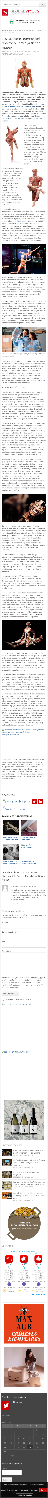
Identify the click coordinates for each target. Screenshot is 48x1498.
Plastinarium (21, 221)
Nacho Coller (20, 118)
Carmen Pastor (7, 118)
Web (3, 941)
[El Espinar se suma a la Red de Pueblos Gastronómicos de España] (7, 1152)
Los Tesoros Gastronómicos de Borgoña (27, 1173)
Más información (24, 1495)
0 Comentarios (27, 1155)
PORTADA (10, 30)
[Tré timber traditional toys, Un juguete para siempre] (24, 1367)
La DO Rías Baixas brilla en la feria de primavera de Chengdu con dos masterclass (29, 1162)
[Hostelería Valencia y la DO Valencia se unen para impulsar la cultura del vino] (7, 1195)
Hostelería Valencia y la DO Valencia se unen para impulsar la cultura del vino (28, 1195)
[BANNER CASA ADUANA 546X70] (24, 21)
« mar (11, 1456)
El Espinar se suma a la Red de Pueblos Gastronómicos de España (28, 1151)
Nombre (6, 922)
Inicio (4, 30)
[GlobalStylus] (24, 12)
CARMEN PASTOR (30, 51)
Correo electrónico (10, 932)
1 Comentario (27, 54)
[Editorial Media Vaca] (24, 1324)
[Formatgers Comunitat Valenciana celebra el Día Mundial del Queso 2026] (7, 1185)
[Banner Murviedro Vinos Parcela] (24, 1120)
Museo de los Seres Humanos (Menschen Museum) (23, 105)
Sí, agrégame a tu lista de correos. (18, 999)
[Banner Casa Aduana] (24, 1073)
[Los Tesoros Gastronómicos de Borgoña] (7, 1174)
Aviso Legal (6, 1415)
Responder (15, 903)
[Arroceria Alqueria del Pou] (24, 1223)
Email (4, 1469)
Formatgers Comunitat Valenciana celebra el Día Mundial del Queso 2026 (29, 1183)
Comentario (6, 951)
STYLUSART (14, 54)
